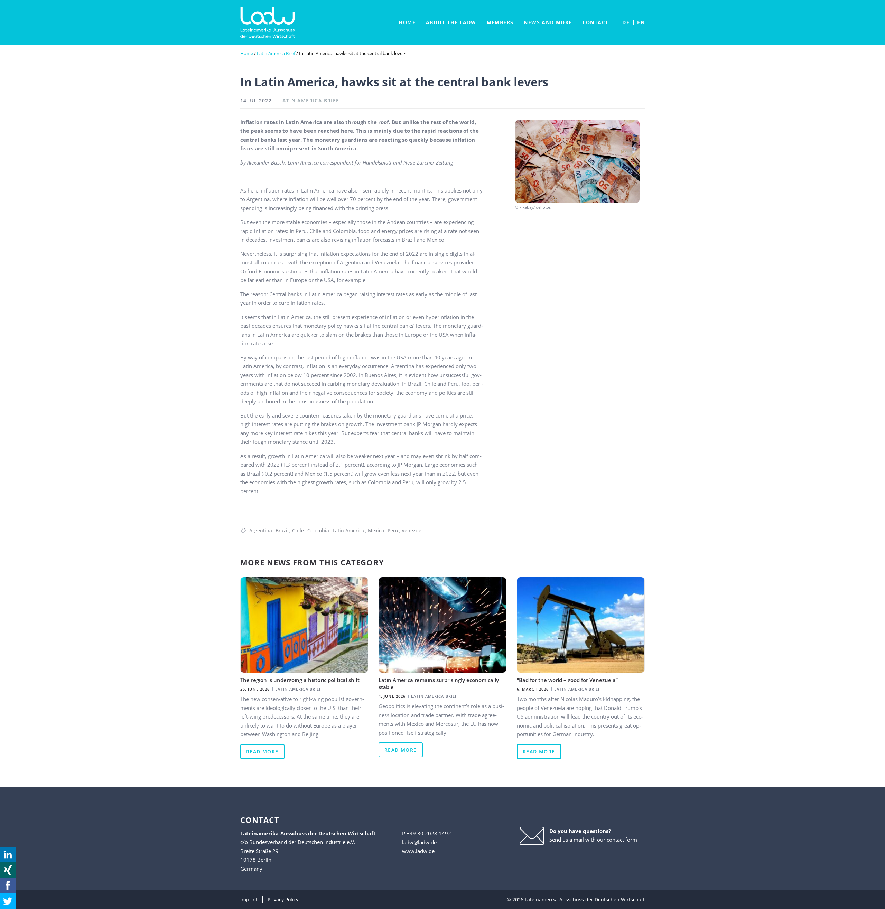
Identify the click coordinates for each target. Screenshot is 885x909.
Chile (298, 530)
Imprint (249, 899)
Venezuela (414, 530)
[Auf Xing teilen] (8, 870)
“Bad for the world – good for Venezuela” (567, 679)
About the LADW (451, 22)
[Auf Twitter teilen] (8, 901)
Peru (393, 530)
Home (407, 22)
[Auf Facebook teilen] (8, 885)
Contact (596, 22)
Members (500, 22)
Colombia (318, 530)
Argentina (260, 530)
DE (626, 22)
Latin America (348, 530)
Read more (262, 751)
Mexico (376, 530)
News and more (548, 22)
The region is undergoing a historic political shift (300, 679)
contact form (622, 839)
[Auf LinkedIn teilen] (8, 854)
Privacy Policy (283, 899)
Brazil (282, 530)
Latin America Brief (276, 53)
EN (641, 22)
